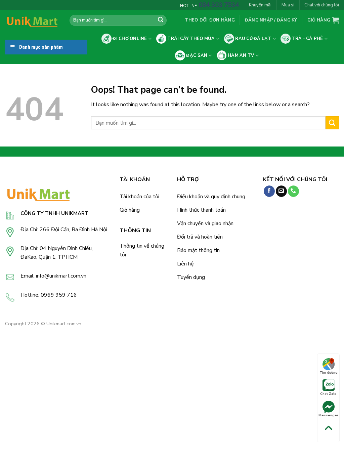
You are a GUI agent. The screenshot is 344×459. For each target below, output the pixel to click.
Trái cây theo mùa (190, 39)
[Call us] (293, 191)
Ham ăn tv (240, 55)
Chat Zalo (328, 393)
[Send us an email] (281, 191)
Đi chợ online (129, 39)
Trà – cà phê (307, 39)
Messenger (328, 415)
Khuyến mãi (260, 5)
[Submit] (160, 20)
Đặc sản (196, 55)
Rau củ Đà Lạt (252, 39)
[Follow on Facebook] (269, 191)
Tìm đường (328, 372)
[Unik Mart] (32, 20)
